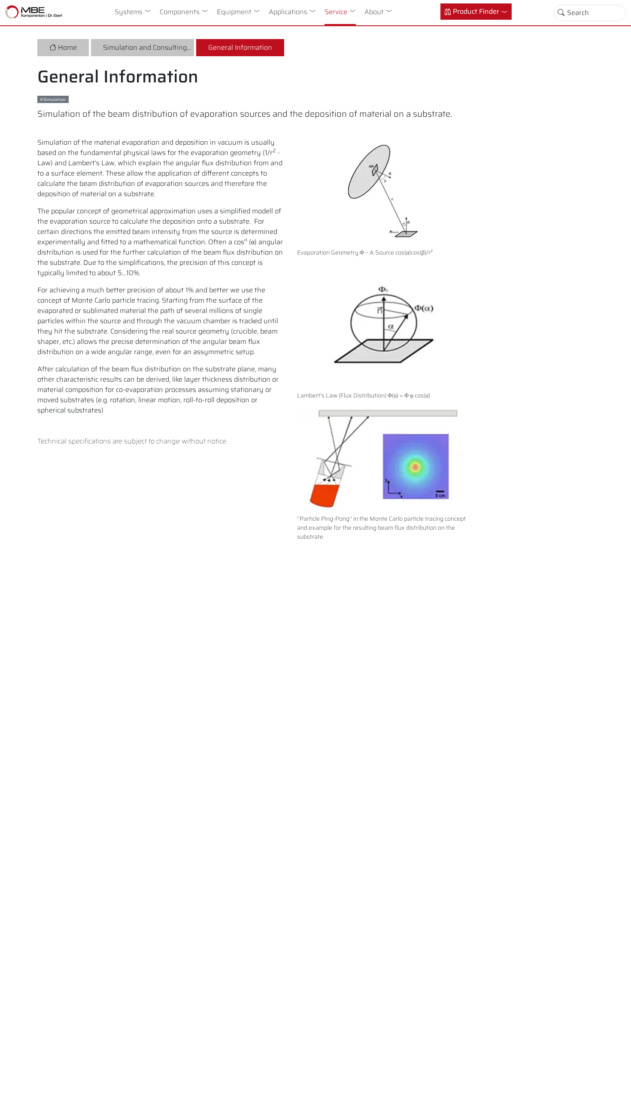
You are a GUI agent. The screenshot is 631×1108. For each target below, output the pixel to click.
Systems (129, 11)
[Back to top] (617, 1094)
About (374, 11)
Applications (288, 11)
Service (336, 11)
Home (67, 47)
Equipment (234, 11)
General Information (240, 47)
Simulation (54, 99)
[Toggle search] (561, 12)
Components (180, 11)
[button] (149, 11)
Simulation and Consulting (145, 47)
